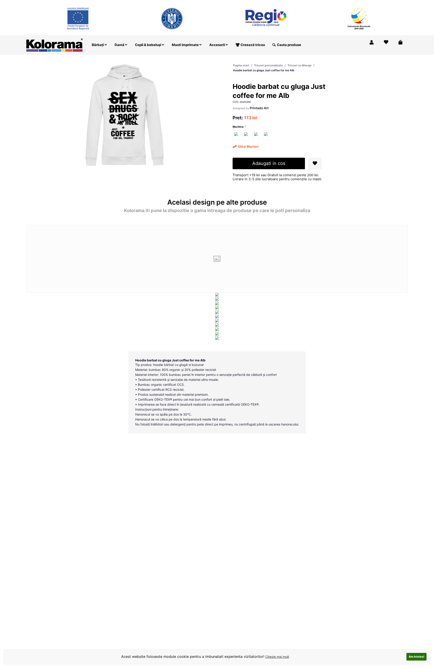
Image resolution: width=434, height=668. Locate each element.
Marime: (238, 126)
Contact (397, 3)
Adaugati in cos (268, 163)
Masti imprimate (185, 45)
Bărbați (98, 45)
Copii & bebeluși (148, 45)
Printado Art (259, 108)
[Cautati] (274, 45)
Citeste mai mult (277, 657)
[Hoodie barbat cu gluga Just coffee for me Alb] (236, 136)
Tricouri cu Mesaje (299, 65)
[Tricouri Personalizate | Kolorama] (54, 44)
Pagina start (241, 65)
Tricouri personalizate (268, 65)
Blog (381, 3)
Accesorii (217, 45)
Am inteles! (416, 656)
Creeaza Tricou (313, 3)
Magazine (339, 3)
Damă (120, 45)
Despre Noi (362, 3)
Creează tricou (252, 45)
